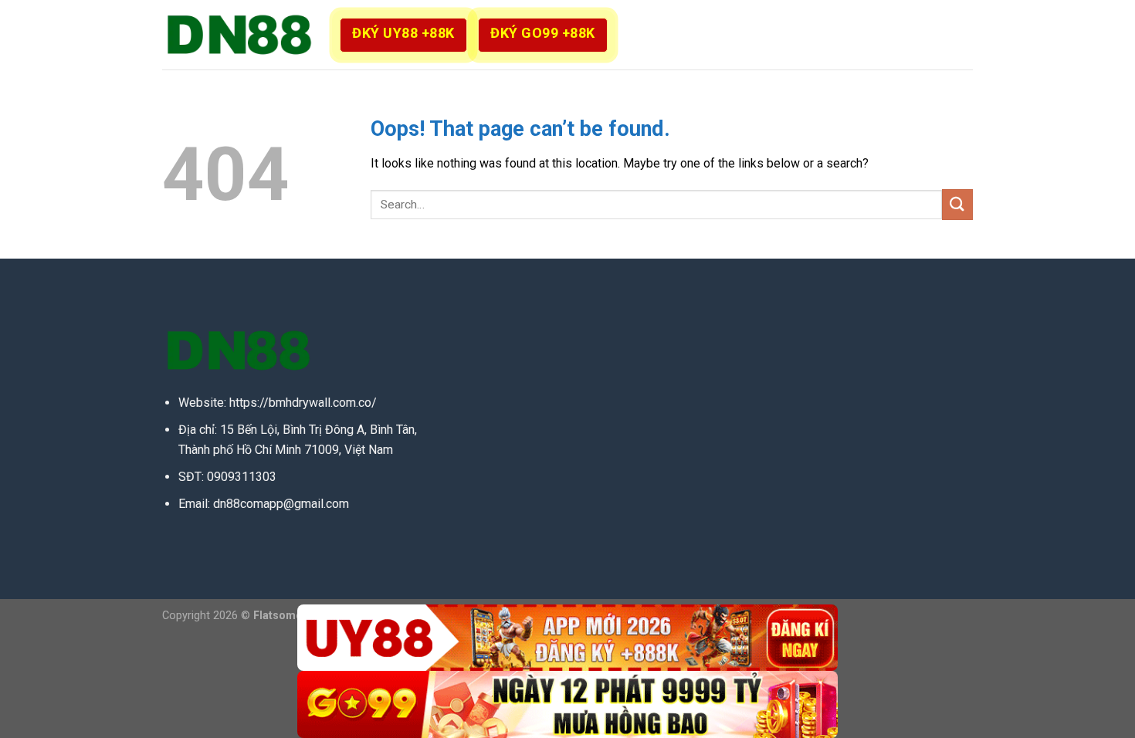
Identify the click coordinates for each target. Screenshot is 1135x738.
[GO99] (567, 704)
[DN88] (239, 34)
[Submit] (957, 204)
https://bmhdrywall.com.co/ (303, 402)
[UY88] (567, 638)
